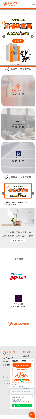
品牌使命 (26, 312)
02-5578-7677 (9, 321)
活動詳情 (18, 41)
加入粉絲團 (18, 245)
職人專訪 (26, 316)
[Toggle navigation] (33, 4)
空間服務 (26, 344)
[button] (3, 36)
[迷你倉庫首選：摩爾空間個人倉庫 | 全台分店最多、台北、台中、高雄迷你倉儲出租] (9, 4)
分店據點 (26, 352)
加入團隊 (26, 326)
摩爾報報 (26, 319)
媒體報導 (26, 323)
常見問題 (26, 355)
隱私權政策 (27, 330)
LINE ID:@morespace (12, 318)
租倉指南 (26, 348)
